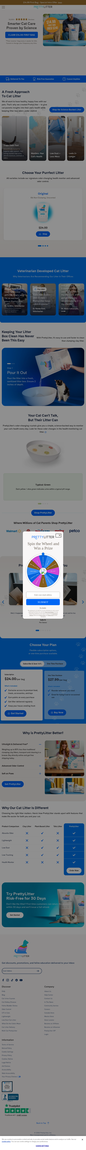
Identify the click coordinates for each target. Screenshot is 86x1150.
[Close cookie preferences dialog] (82, 1139)
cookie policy (6, 1141)
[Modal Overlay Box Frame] (43, 575)
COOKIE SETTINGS (42, 1146)
